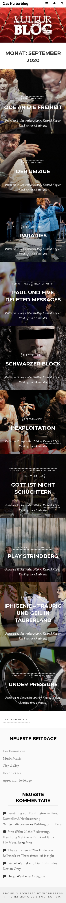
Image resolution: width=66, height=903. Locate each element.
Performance (21, 283)
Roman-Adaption (21, 470)
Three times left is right (37, 855)
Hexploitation (33, 428)
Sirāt (28, 842)
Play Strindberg (33, 556)
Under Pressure (33, 684)
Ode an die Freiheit (33, 107)
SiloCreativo (48, 896)
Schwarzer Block (33, 364)
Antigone (38, 876)
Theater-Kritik (33, 98)
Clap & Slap (11, 765)
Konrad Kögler (51, 121)
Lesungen (21, 547)
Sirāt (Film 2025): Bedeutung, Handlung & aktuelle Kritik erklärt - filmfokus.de (28, 837)
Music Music (12, 758)
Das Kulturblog (15, 4)
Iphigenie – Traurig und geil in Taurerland (33, 613)
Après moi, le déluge (17, 780)
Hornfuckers (12, 773)
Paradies (33, 235)
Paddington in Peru (48, 824)
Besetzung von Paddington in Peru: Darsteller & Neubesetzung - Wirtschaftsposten (30, 819)
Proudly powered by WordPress (33, 893)
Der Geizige (33, 171)
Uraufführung (33, 476)
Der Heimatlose (14, 751)
